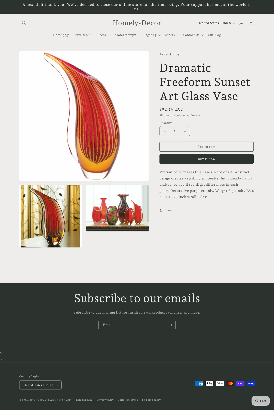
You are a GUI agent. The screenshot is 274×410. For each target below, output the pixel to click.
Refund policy (84, 399)
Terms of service (128, 399)
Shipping (165, 115)
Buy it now (207, 159)
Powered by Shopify (60, 400)
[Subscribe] (170, 325)
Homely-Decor (38, 400)
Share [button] (168, 210)
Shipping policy (151, 399)
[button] (24, 23)
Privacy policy (105, 399)
